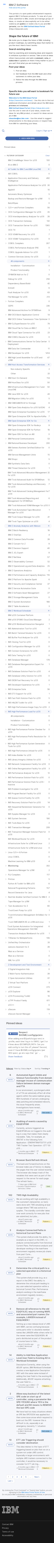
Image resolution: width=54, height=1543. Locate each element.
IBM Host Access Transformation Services (27, 1186)
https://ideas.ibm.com (40, 108)
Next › (37, 1477)
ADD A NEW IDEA (28, 138)
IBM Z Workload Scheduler (25, 1114)
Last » (10, 1481)
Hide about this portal (17, 8)
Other (28, 1188)
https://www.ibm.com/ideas (21, 100)
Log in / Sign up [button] (43, 130)
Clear (47, 156)
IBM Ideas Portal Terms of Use (33, 1492)
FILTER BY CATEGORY (15, 156)
